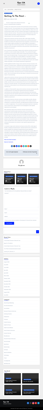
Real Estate (6, 344)
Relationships (6, 346)
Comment (7, 193)
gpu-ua (9, 19)
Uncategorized (7, 360)
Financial (6, 319)
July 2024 (6, 295)
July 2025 (6, 264)
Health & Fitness (7, 324)
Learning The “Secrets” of (9, 251)
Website (6, 216)
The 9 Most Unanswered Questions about (12, 248)
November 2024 (7, 284)
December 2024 (7, 281)
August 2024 (6, 292)
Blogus (24, 408)
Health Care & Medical (8, 327)
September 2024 (7, 289)
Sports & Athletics (8, 13)
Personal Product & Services (9, 338)
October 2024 (7, 286)
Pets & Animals (7, 341)
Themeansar (29, 408)
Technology (6, 355)
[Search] (37, 231)
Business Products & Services (10, 311)
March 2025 (6, 275)
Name (6, 208)
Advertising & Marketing (9, 302)
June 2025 (6, 267)
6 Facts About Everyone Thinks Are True (12, 240)
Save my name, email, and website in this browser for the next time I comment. (21, 220)
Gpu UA (21, 3)
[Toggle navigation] (4, 3)
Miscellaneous (7, 335)
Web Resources (7, 363)
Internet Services (7, 333)
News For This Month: (8, 141)
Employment (6, 316)
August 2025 (6, 261)
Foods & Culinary (7, 322)
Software (6, 349)
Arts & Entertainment (8, 305)
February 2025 (7, 278)
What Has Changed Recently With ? (21, 179)
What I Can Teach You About (10, 139)
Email (6, 212)
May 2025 (6, 270)
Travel (5, 357)
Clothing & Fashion (8, 313)
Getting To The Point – (15, 16)
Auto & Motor (6, 308)
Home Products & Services (9, 330)
